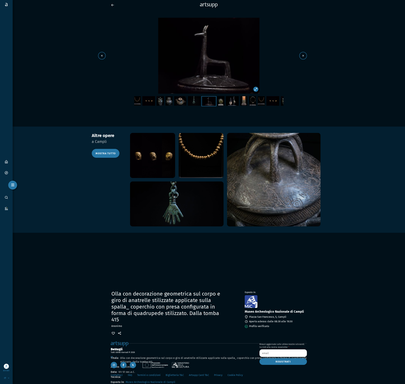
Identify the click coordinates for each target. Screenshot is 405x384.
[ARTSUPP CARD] (6, 208)
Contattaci (117, 375)
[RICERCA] (6, 197)
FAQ (130, 375)
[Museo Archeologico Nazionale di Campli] (275, 301)
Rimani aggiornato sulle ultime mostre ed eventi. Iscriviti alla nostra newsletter (282, 345)
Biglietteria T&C (175, 375)
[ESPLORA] (6, 172)
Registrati (283, 361)
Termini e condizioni (149, 375)
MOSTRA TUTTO (106, 153)
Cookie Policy (235, 375)
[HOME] (6, 161)
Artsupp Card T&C (199, 375)
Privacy (218, 375)
